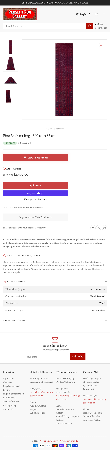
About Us (7, 382)
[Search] (89, 26)
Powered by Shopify (68, 440)
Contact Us (8, 409)
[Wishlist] (90, 14)
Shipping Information (13, 393)
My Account (8, 378)
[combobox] (48, 26)
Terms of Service (11, 401)
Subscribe (77, 356)
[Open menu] (104, 14)
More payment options (35, 199)
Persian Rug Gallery (48, 440)
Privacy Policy (9, 405)
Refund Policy (9, 397)
